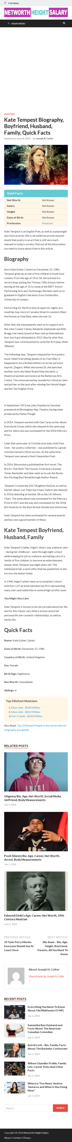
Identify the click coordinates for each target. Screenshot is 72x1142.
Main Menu (18, 23)
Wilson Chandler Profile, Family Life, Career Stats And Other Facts (47, 1067)
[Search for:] (36, 1108)
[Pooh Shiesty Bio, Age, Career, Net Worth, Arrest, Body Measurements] (36, 852)
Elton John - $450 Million (25, 711)
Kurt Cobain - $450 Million (26, 716)
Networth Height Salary (36, 1132)
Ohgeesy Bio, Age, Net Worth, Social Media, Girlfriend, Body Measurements (32, 798)
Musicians (9, 114)
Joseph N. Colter (44, 138)
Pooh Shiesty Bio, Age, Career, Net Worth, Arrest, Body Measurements (32, 857)
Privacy (27, 1137)
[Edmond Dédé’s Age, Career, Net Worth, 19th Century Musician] (36, 911)
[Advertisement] (36, 70)
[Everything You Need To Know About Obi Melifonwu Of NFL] (14, 1007)
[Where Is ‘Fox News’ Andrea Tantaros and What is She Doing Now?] (14, 1083)
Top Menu (13, 3)
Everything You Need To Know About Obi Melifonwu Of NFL (46, 1008)
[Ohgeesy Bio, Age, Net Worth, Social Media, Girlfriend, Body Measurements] (36, 792)
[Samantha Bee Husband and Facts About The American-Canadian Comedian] (14, 1025)
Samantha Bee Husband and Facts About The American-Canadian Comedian (45, 1028)
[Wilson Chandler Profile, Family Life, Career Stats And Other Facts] (14, 1063)
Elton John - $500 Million (25, 707)
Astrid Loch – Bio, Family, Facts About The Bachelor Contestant (47, 1046)
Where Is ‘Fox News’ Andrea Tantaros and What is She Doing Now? (47, 1087)
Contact (17, 1137)
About (7, 1137)
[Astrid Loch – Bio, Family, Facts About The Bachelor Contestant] (14, 1045)
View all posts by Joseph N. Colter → (46, 978)
